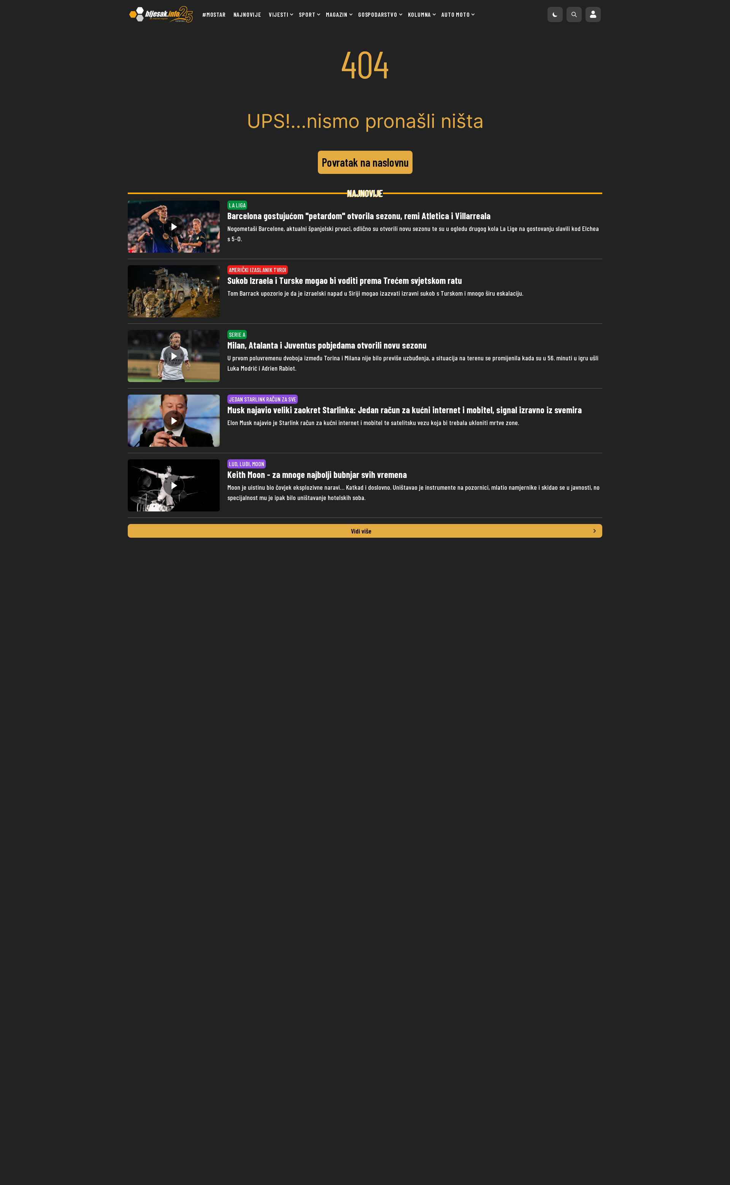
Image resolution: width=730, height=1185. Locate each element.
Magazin (337, 14)
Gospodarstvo (377, 14)
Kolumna (419, 14)
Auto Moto (455, 14)
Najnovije (247, 14)
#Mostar (214, 14)
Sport (307, 14)
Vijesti (279, 14)
